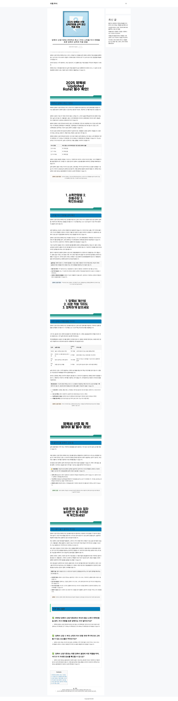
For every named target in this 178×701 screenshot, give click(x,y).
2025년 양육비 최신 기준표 (58, 675)
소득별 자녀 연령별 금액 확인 (59, 676)
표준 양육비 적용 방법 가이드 (59, 678)
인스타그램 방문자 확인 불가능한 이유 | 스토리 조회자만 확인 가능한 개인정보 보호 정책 (76, 691)
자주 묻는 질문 (55, 683)
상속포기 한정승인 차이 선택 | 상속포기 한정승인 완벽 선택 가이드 (76, 689)
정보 (76, 688)
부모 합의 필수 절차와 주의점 (59, 681)
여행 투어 (53, 3)
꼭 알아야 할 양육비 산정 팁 (58, 680)
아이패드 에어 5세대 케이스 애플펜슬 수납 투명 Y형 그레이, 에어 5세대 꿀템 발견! (118, 41)
